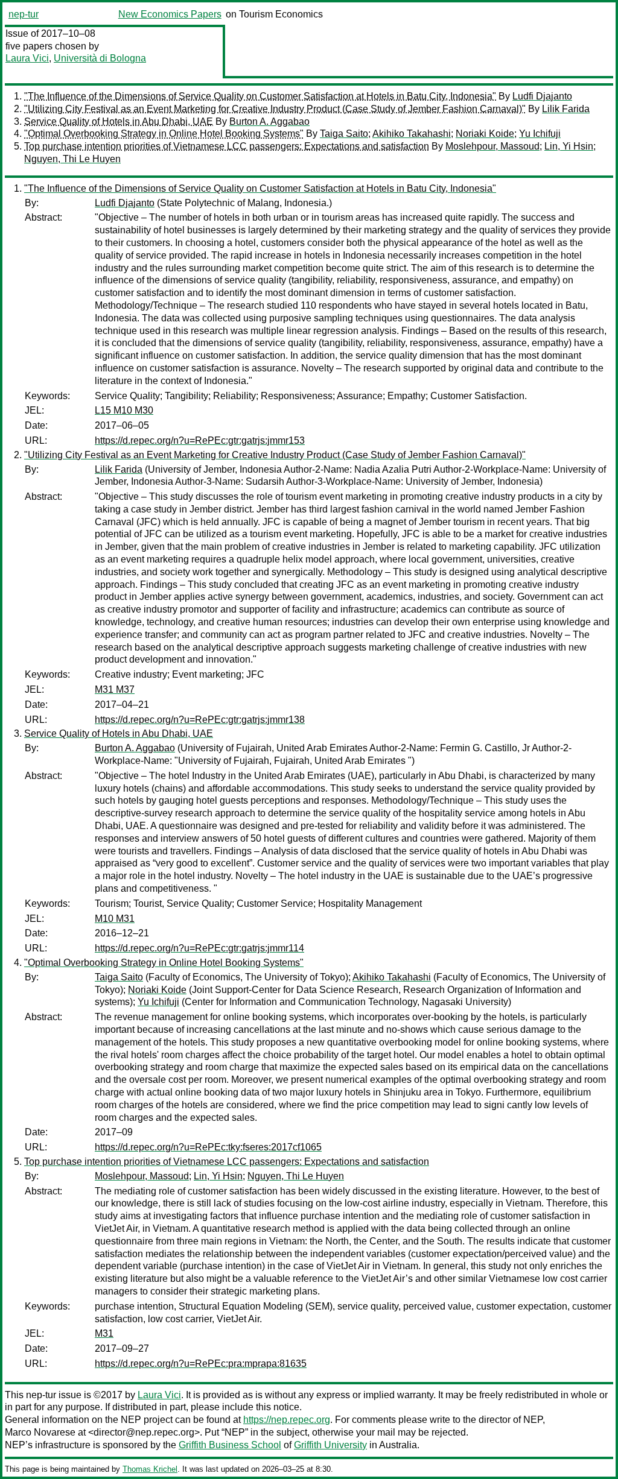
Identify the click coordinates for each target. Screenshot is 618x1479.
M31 (104, 1333)
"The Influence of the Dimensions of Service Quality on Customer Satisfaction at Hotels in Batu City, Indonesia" (260, 96)
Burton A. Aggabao (269, 121)
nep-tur (23, 14)
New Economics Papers (169, 14)
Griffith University (330, 1445)
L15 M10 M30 (124, 410)
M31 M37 (115, 689)
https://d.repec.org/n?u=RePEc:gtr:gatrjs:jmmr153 (200, 440)
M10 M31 (115, 918)
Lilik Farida (566, 109)
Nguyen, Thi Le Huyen (72, 159)
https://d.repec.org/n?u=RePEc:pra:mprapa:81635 (201, 1363)
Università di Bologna (100, 58)
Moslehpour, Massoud (492, 146)
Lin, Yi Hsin (568, 146)
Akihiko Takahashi (411, 133)
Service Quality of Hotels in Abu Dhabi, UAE (118, 121)
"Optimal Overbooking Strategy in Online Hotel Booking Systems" (164, 133)
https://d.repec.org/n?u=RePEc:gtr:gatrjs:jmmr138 (200, 719)
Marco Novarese (40, 1432)
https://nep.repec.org (286, 1419)
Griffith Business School (230, 1445)
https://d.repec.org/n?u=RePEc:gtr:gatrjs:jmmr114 (199, 948)
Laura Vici (27, 58)
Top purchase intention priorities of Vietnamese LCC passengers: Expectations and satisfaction (226, 146)
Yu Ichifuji (540, 133)
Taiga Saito (344, 133)
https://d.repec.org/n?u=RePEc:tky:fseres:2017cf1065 (208, 1147)
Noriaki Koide (485, 133)
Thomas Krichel (150, 1469)
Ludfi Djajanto (542, 96)
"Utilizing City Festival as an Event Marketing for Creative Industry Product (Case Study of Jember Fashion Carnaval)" (275, 109)
